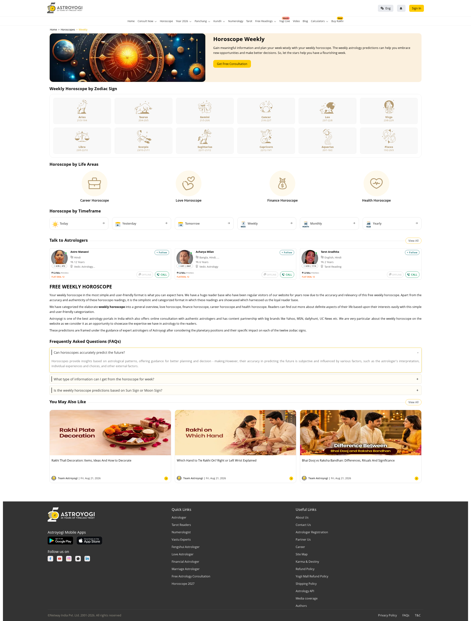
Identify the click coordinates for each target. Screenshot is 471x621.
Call (164, 274)
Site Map (302, 554)
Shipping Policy (306, 584)
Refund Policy (305, 569)
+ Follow (162, 252)
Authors (301, 606)
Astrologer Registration (312, 532)
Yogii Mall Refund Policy (312, 576)
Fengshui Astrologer (186, 547)
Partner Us (303, 539)
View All (413, 240)
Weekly (253, 223)
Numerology (235, 21)
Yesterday (129, 223)
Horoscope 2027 (183, 584)
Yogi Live (284, 21)
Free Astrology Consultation (191, 576)
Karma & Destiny (307, 562)
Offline (146, 274)
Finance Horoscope (282, 200)
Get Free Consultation (232, 64)
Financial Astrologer (185, 562)
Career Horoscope (94, 200)
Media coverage (307, 598)
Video (296, 21)
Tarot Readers (181, 525)
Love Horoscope (188, 200)
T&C (418, 615)
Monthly (316, 223)
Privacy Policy (387, 615)
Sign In (416, 8)
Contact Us (303, 525)
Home (131, 21)
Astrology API (305, 591)
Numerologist (181, 532)
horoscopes (68, 29)
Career (300, 547)
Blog (305, 21)
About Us (302, 517)
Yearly (377, 223)
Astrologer (179, 517)
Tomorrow (192, 223)
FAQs (405, 615)
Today (64, 223)
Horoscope (166, 21)
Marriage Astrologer (186, 569)
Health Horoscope (376, 200)
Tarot (249, 21)
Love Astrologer (183, 554)
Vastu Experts (181, 539)
